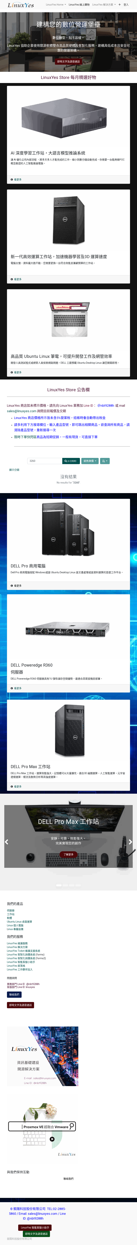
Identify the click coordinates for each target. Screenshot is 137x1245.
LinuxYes (12, 958)
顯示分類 (14, 469)
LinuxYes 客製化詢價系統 (21, 954)
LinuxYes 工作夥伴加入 (20, 969)
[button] (119, 4)
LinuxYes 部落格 (16, 965)
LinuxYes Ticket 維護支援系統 (23, 950)
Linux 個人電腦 (15, 925)
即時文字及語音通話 (68, 61)
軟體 (9, 918)
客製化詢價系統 (26, 958)
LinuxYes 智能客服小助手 (21, 962)
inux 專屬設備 (15, 929)
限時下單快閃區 (25, 437)
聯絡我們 (14, 994)
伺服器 (10, 910)
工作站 (10, 914)
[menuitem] (79, 4)
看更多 (18, 179)
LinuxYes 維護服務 (17, 943)
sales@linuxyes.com (21, 411)
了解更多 (68, 854)
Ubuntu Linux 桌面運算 (19, 921)
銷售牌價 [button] (89, 460)
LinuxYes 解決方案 (17, 947)
